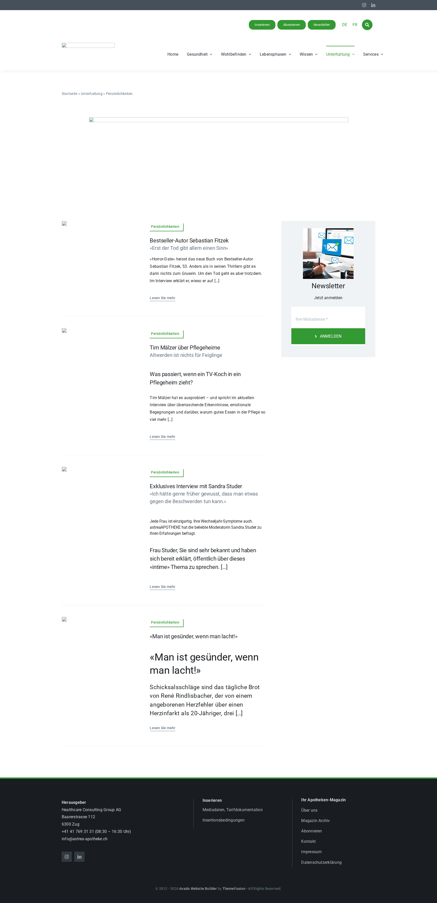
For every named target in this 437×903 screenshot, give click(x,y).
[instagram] (364, 5)
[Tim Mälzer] (64, 329)
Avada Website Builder (198, 889)
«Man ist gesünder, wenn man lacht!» (193, 636)
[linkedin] (373, 5)
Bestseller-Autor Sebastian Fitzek (189, 240)
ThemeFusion (234, 889)
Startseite (69, 94)
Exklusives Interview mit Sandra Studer (196, 486)
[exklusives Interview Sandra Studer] (64, 468)
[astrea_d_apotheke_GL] (88, 44)
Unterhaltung (91, 94)
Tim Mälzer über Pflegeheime (185, 347)
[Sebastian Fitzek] (64, 222)
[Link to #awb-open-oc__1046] (367, 24)
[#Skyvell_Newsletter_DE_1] (218, 120)
